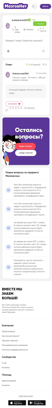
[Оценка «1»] (10, 108)
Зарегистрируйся (9, 381)
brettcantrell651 (20, 20)
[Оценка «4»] (18, 108)
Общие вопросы (8, 331)
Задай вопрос (25, 146)
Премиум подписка (10, 340)
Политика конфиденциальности (15, 350)
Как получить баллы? (10, 336)
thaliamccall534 (20, 73)
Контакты (6, 367)
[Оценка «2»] (13, 108)
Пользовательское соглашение (15, 345)
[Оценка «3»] (16, 108)
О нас (4, 363)
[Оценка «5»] (21, 108)
